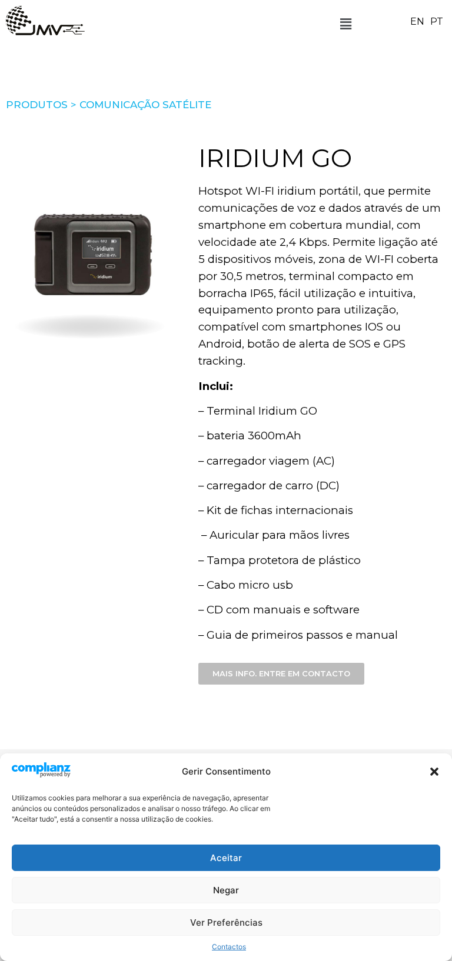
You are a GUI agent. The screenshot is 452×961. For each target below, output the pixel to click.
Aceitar (226, 857)
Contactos (229, 946)
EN (417, 21)
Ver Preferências (226, 922)
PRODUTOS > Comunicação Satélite (108, 105)
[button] (434, 772)
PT (436, 21)
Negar (226, 890)
